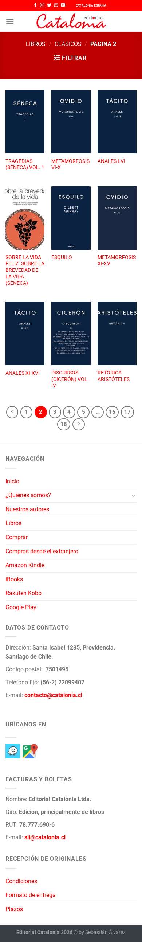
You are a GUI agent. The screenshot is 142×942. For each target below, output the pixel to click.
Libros (36, 44)
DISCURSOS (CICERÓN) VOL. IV (70, 379)
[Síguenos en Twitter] (49, 5)
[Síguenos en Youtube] (63, 5)
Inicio (12, 481)
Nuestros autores (27, 509)
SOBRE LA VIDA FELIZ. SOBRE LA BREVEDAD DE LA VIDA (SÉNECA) (24, 270)
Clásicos (68, 44)
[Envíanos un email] (56, 5)
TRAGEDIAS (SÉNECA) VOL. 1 (24, 164)
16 (112, 412)
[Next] (78, 424)
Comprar (16, 537)
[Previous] (12, 412)
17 (127, 412)
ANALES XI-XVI (22, 373)
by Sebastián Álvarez (102, 932)
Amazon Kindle (24, 565)
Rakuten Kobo (23, 593)
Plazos (14, 909)
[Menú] (9, 21)
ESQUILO (61, 257)
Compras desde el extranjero (41, 551)
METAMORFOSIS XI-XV (117, 260)
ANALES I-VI (111, 161)
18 (63, 424)
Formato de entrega (30, 895)
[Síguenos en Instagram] (42, 5)
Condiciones (21, 881)
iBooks (14, 579)
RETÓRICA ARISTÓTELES (114, 376)
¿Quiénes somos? (28, 495)
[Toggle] (134, 495)
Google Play (20, 607)
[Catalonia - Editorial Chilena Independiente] (71, 21)
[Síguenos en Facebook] (35, 5)
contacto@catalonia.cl (53, 695)
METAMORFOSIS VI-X (70, 164)
